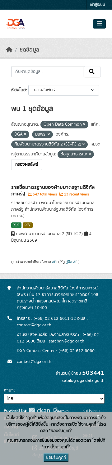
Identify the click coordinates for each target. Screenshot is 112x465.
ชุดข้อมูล (29, 50)
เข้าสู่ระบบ (97, 5)
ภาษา (9, 390)
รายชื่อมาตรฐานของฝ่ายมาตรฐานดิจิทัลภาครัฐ (53, 190)
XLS (16, 225)
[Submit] (92, 71)
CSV (27, 225)
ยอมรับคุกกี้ (56, 457)
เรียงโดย (18, 90)
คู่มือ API (72, 262)
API (54, 262)
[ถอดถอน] (84, 124)
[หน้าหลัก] (9, 50)
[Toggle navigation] (99, 24)
